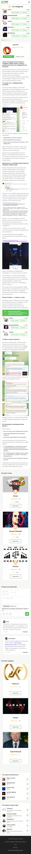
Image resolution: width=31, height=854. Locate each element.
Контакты (15, 847)
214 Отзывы (16, 30)
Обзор (25, 12)
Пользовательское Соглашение (15, 838)
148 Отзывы (16, 36)
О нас (15, 844)
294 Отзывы (16, 24)
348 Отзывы (16, 18)
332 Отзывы (16, 12)
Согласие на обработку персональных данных (15, 841)
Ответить (25, 632)
